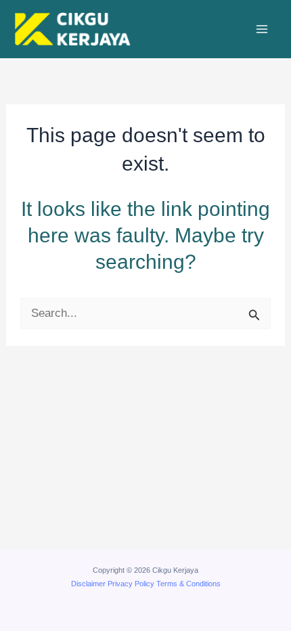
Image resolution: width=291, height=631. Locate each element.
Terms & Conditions (188, 584)
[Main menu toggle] (262, 29)
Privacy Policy (131, 584)
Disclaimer (88, 584)
